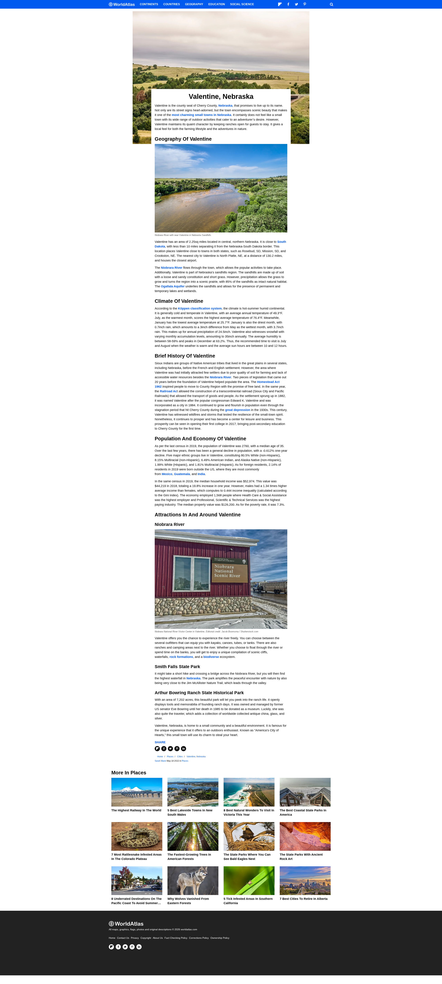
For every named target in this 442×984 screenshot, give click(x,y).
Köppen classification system (200, 308)
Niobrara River (171, 267)
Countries (171, 4)
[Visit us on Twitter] (125, 946)
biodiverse (211, 657)
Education (216, 4)
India (201, 474)
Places (185, 761)
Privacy (135, 938)
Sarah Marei (160, 761)
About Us (158, 938)
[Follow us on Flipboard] (111, 946)
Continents (149, 4)
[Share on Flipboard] (157, 748)
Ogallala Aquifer (173, 286)
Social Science (242, 4)
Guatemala (182, 474)
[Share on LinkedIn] (183, 748)
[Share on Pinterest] (177, 748)
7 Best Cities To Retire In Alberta (304, 899)
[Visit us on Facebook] (118, 946)
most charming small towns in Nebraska (201, 115)
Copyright (146, 938)
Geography (194, 4)
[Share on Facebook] (163, 748)
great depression (237, 410)
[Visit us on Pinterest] (132, 946)
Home (112, 938)
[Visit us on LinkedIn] (139, 946)
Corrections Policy (199, 938)
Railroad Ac (168, 391)
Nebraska (225, 105)
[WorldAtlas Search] (331, 4)
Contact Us (123, 938)
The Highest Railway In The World (136, 810)
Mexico (167, 474)
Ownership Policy (219, 938)
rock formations (181, 657)
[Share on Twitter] (170, 748)
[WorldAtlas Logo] (123, 4)
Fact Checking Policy (176, 938)
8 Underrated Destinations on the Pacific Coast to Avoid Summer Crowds (136, 903)
